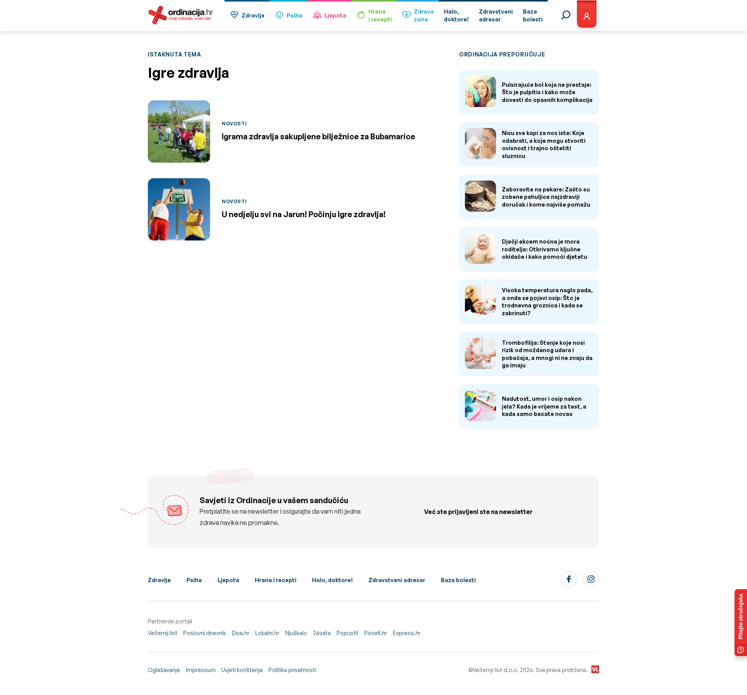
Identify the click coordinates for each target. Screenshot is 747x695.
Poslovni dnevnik (204, 633)
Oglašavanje (164, 670)
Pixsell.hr (375, 633)
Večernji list (162, 633)
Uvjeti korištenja (242, 670)
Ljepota (335, 15)
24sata (322, 633)
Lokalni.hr (267, 633)
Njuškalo (296, 633)
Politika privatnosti (292, 670)
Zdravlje (253, 15)
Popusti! (347, 633)
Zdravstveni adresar (396, 580)
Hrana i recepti (275, 580)
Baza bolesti (458, 580)
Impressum (201, 670)
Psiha (294, 15)
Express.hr (407, 633)
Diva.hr (240, 633)
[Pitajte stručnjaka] (741, 622)
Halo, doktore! (332, 580)
